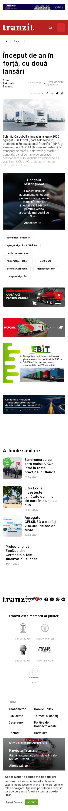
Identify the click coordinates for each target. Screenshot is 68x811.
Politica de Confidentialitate (45, 724)
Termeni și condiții (46, 716)
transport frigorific (17, 276)
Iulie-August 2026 (37, 742)
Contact (13, 733)
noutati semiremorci (18, 253)
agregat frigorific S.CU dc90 (22, 245)
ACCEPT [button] (31, 802)
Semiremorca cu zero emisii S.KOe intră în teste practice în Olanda (40, 466)
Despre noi (16, 722)
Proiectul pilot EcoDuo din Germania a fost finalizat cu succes (22, 553)
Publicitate (15, 716)
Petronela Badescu (9, 85)
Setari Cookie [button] (14, 802)
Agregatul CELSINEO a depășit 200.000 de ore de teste (41, 524)
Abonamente (17, 709)
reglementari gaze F (18, 261)
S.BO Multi (45, 261)
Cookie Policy (43, 709)
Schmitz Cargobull (17, 268)
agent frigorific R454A (18, 237)
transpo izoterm (46, 268)
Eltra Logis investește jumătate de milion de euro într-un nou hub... (41, 496)
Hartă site (40, 733)
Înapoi (17, 41)
